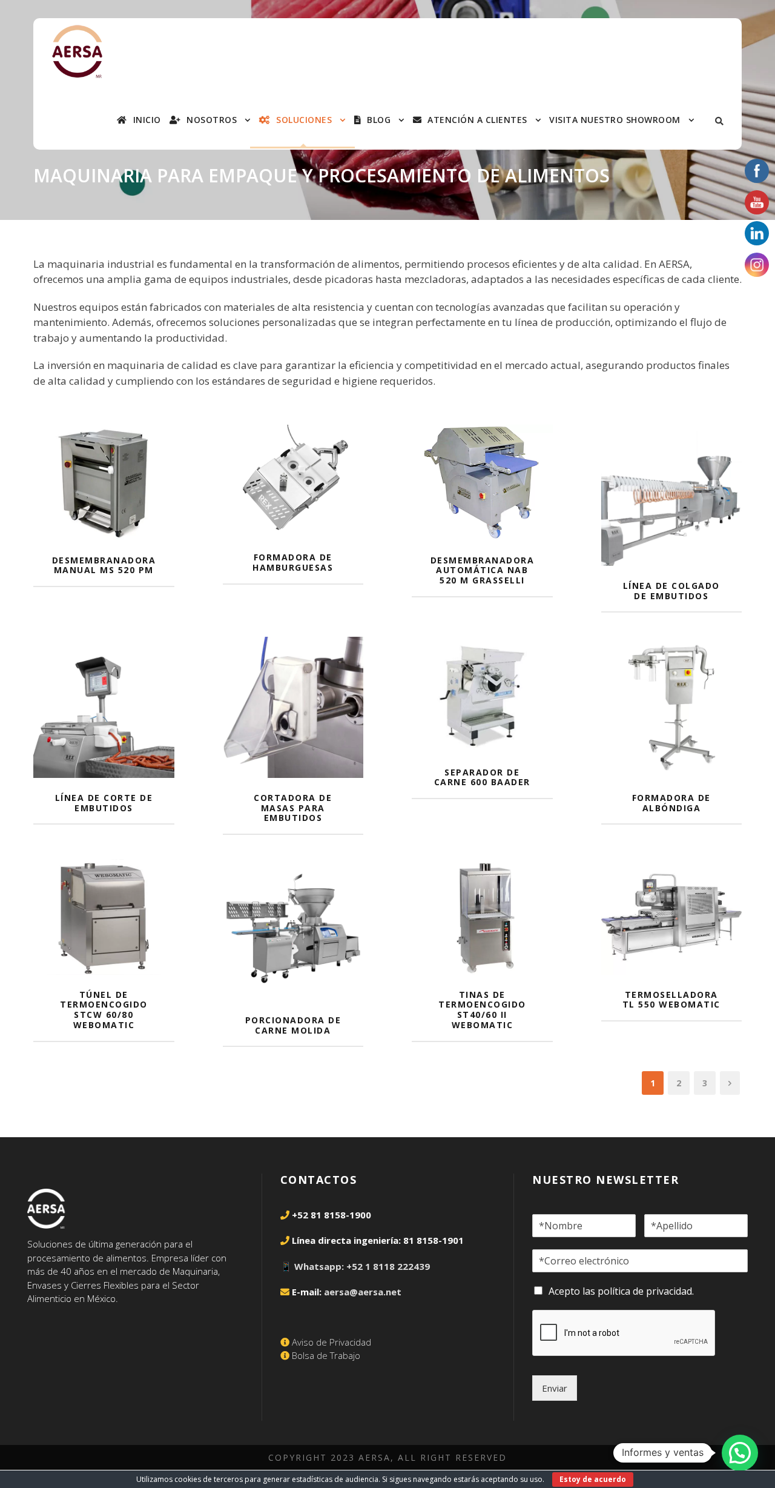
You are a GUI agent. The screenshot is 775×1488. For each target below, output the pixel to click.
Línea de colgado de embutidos (671, 591)
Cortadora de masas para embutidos (293, 808)
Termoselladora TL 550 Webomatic (671, 1000)
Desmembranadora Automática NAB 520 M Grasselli (482, 570)
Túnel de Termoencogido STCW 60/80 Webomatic (104, 1010)
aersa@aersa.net (362, 1292)
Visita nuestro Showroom (615, 120)
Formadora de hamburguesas (292, 562)
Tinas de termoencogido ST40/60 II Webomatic (482, 1010)
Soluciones (304, 120)
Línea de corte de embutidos (104, 803)
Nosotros (211, 120)
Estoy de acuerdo (592, 1479)
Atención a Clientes (477, 120)
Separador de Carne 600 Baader (482, 777)
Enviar (554, 1388)
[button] (740, 1453)
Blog (379, 120)
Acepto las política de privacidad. (621, 1291)
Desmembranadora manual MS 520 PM (104, 565)
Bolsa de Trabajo (326, 1355)
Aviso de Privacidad (331, 1342)
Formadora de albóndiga (671, 803)
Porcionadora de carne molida (293, 1025)
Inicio (147, 120)
